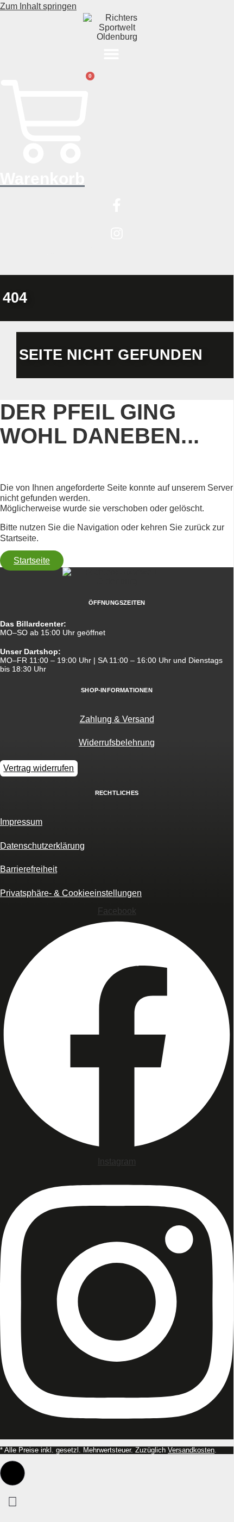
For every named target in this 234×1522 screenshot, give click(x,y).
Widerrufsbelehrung (117, 742)
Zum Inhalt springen (38, 6)
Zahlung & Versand (117, 719)
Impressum (21, 821)
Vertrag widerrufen (38, 768)
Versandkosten (191, 1450)
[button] (111, 54)
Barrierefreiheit (28, 869)
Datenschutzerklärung (42, 845)
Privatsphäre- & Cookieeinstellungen (71, 893)
